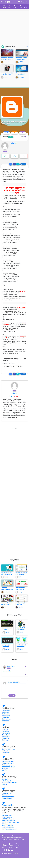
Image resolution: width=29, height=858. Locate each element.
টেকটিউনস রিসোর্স (6, 736)
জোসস (23, 164)
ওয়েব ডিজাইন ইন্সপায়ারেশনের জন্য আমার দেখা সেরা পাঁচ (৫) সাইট (7, 589)
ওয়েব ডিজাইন (10, 136)
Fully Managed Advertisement (9, 829)
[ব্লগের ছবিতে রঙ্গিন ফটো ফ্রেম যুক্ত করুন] (7, 640)
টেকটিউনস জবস (5, 721)
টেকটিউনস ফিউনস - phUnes (8, 767)
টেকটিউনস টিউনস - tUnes (8, 761)
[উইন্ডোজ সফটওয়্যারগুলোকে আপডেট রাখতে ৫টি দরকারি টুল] (7, 53)
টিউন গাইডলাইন (5, 779)
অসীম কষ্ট (13, 143)
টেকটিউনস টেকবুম (6, 715)
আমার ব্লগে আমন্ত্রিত (7, 671)
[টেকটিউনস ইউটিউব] (12, 850)
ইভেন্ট (20, 7)
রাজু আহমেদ (6, 577)
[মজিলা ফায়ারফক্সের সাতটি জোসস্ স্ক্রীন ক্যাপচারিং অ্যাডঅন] (22, 68)
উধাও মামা (5, 607)
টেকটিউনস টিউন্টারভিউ (7, 793)
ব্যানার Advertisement (7, 815)
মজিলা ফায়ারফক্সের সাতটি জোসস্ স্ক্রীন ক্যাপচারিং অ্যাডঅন (21, 74)
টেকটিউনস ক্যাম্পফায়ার (7, 798)
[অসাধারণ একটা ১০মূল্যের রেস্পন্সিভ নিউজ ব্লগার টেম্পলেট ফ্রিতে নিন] (7, 598)
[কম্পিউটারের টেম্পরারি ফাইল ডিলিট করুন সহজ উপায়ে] (22, 640)
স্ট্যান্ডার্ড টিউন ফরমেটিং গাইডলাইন (9, 782)
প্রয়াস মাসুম (20, 592)
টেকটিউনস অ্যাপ (18, 846)
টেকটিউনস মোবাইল (11, 846)
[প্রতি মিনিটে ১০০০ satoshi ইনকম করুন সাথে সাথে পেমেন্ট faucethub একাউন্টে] (22, 568)
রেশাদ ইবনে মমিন (7, 592)
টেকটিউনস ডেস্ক (5, 712)
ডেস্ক (9, 7)
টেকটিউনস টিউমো (6, 752)
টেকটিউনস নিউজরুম (6, 719)
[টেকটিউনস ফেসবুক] (3, 850)
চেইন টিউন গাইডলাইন (6, 781)
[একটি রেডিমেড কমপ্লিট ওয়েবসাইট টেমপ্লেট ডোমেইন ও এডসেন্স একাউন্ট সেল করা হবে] (22, 583)
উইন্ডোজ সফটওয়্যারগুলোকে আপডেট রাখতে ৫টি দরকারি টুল (7, 59)
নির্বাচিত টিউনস (5, 768)
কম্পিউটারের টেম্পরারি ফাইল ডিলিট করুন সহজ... (21, 646)
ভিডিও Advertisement (7, 817)
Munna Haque (10, 666)
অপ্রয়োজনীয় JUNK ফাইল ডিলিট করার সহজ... (21, 629)
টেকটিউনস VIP (5, 795)
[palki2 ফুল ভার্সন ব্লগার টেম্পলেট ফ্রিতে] (22, 598)
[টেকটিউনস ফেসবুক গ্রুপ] (6, 850)
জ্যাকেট (4, 7)
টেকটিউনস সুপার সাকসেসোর (8, 797)
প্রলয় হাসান (5, 77)
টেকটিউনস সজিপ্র (5, 738)
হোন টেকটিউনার (5, 731)
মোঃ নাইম (19, 577)
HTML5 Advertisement (7, 819)
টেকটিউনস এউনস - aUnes (8, 765)
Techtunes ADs (7, 805)
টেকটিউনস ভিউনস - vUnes (8, 763)
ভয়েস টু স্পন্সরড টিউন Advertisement (10, 822)
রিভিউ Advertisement (7, 824)
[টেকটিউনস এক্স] (9, 850)
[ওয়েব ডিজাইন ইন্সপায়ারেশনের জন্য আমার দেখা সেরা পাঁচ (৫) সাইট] (7, 583)
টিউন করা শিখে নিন (6, 735)
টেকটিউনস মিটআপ (6, 751)
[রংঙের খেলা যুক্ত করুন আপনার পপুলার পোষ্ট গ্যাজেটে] (7, 623)
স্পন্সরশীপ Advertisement (8, 827)
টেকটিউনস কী (5, 730)
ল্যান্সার (14, 7)
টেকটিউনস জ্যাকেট (6, 710)
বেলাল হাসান (20, 607)
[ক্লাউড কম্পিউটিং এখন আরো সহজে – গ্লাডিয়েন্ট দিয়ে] (22, 53)
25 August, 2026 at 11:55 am (14, 682)
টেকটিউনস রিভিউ (5, 714)
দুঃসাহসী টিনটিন (6, 62)
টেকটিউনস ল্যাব (5, 717)
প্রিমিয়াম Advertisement (7, 825)
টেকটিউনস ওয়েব (4, 846)
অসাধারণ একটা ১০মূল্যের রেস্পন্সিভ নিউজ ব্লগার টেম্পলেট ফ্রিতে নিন (6, 604)
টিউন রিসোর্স (4, 784)
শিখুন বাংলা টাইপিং (6, 733)
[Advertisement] (14, 30)
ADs (25, 7)
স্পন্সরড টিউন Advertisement (8, 820)
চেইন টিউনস (4, 770)
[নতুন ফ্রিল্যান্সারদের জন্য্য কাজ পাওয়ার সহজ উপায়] (7, 568)
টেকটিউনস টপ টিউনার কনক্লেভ (8, 749)
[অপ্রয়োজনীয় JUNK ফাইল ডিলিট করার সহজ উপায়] (22, 623)
